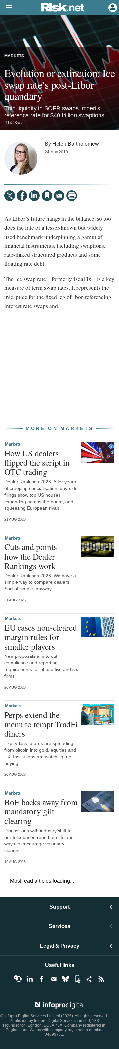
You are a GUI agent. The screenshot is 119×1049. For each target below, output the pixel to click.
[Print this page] (71, 195)
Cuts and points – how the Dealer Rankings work (33, 556)
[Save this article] (47, 195)
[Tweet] (9, 195)
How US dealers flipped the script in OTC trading (37, 462)
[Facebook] (22, 195)
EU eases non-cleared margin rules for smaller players (40, 637)
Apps (77, 979)
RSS (101, 979)
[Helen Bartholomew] (20, 158)
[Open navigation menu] (6, 7)
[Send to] (59, 195)
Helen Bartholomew (75, 144)
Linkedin (30, 979)
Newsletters (54, 979)
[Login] (112, 7)
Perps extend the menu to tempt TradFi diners (41, 724)
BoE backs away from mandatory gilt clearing (41, 811)
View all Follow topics (18, 979)
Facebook (42, 979)
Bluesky (65, 979)
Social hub (89, 979)
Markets (14, 56)
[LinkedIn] (34, 195)
